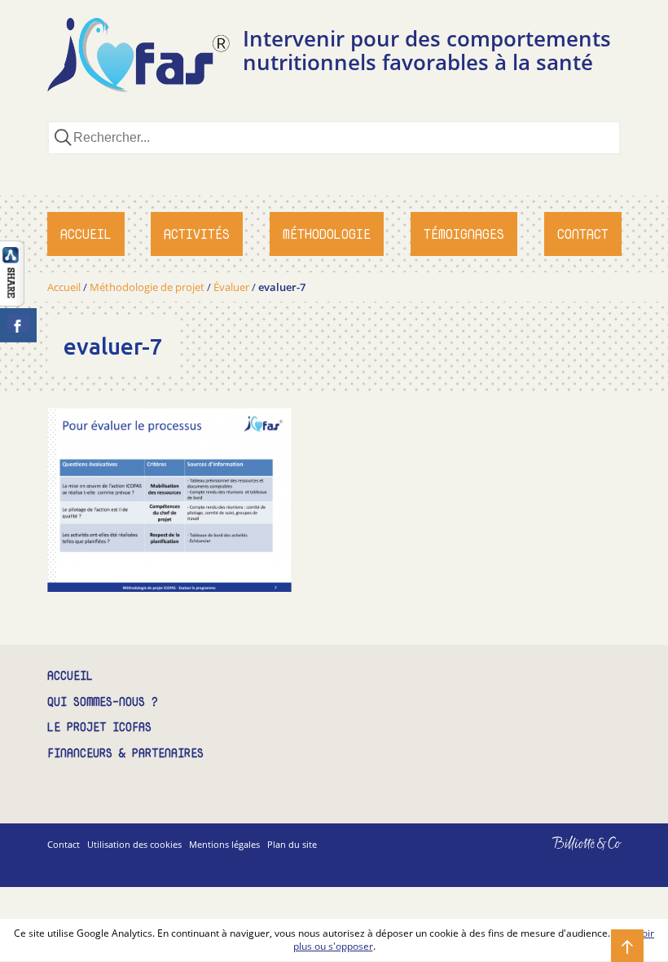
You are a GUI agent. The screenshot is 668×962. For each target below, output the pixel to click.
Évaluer (231, 287)
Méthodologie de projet (147, 287)
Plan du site (292, 844)
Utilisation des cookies (134, 844)
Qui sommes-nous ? (102, 702)
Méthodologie (327, 234)
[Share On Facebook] (18, 325)
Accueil (86, 234)
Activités (197, 234)
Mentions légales (224, 844)
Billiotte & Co (563, 855)
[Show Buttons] (12, 302)
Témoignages (464, 234)
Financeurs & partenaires (125, 754)
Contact (583, 234)
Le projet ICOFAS (99, 728)
